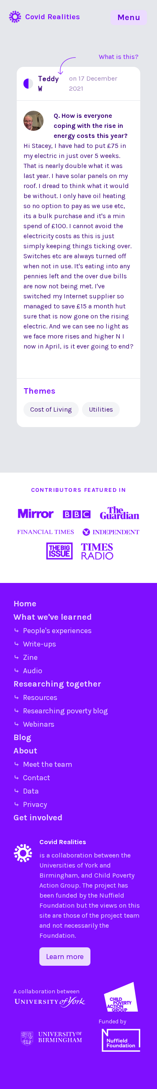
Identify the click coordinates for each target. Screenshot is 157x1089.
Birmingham (58, 875)
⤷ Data (26, 791)
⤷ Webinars (33, 724)
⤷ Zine (25, 657)
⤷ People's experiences (52, 630)
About (25, 751)
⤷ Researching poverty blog (60, 710)
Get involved (37, 817)
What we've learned (52, 617)
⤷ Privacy (30, 804)
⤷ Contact (31, 777)
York (91, 865)
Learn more (65, 956)
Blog (22, 737)
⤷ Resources (35, 697)
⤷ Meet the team (42, 764)
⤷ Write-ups (34, 644)
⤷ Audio (27, 670)
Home (24, 603)
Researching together (57, 684)
